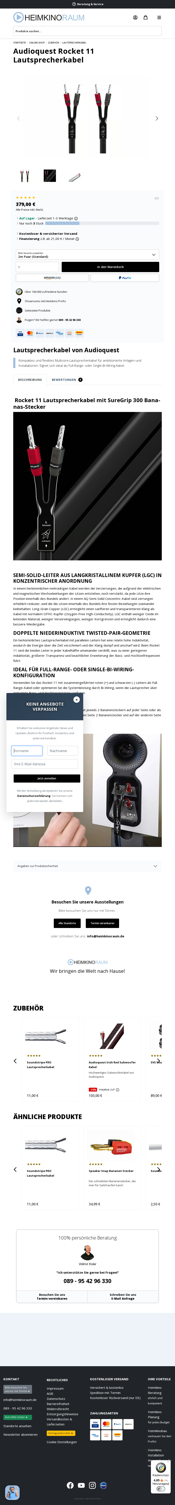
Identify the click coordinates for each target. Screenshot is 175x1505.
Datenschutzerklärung (34, 796)
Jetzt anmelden (47, 778)
